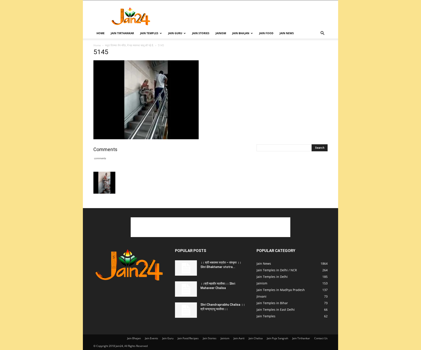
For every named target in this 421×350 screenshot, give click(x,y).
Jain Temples (149, 33)
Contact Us (321, 338)
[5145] (146, 138)
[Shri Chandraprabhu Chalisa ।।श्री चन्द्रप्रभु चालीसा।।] (186, 310)
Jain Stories (200, 33)
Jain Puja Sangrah (277, 338)
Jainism (221, 33)
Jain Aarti (239, 338)
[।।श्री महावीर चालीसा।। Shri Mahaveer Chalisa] (186, 289)
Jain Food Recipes (188, 338)
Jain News (287, 33)
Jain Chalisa (256, 338)
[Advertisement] (248, 16)
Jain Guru (175, 33)
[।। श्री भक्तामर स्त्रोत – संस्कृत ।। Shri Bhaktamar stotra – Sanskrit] (186, 268)
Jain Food (266, 33)
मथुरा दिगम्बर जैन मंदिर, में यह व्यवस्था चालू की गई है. (129, 45)
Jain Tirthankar (122, 33)
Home (100, 33)
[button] (322, 34)
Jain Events (151, 338)
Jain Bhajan (240, 33)
